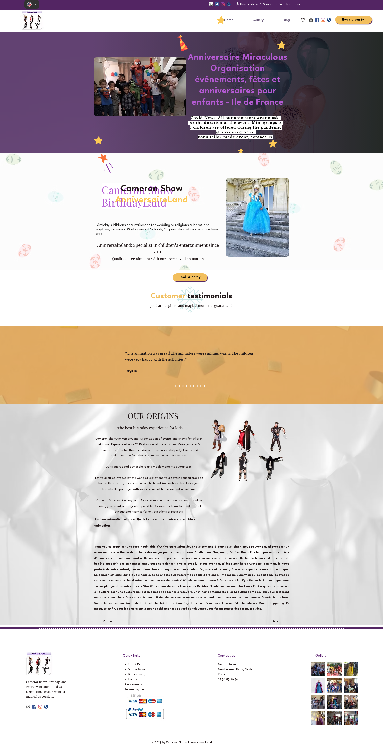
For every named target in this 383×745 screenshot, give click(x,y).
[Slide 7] (193, 386)
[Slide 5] (186, 386)
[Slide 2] (175, 386)
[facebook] (217, 4)
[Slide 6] (190, 386)
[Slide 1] (200, 386)
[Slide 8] (197, 386)
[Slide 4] (183, 386)
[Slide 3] (179, 386)
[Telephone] (229, 4)
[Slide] (204, 386)
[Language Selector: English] (31, 4)
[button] (303, 20)
